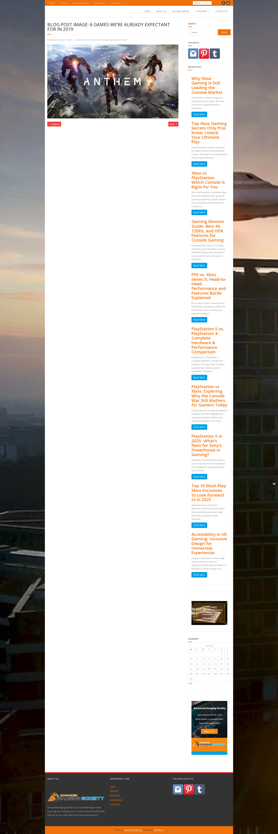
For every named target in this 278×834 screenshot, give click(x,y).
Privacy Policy (116, 799)
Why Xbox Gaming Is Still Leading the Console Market (206, 85)
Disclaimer (115, 795)
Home (52, 3)
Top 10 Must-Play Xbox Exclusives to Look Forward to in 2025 (208, 492)
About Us (64, 3)
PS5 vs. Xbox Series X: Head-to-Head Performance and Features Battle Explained (209, 286)
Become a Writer (81, 3)
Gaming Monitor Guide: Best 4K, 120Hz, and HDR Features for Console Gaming (207, 231)
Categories (99, 3)
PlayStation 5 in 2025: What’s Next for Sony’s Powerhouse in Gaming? (206, 445)
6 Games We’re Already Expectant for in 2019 (108, 40)
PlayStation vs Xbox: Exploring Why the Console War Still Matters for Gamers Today (209, 396)
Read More (199, 114)
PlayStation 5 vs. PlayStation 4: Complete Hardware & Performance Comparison (207, 340)
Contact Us (116, 3)
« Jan (190, 683)
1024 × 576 (82, 40)
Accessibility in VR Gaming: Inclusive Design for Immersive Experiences (209, 543)
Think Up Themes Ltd (133, 830)
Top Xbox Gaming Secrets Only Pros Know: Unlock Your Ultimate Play (209, 133)
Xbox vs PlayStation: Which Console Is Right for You (208, 180)
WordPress (158, 830)
